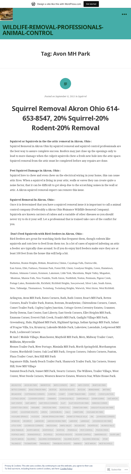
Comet (62, 394)
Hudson (35, 416)
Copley (92, 394)
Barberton (45, 385)
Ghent (14, 412)
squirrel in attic (71, 439)
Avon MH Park (31, 385)
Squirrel (82, 96)
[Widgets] (124, 14)
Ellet (63, 403)
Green (44, 412)
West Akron (90, 443)
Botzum (81, 390)
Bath (73, 385)
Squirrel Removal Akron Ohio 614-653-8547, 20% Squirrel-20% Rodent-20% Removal (65, 118)
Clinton (51, 394)
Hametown (78, 412)
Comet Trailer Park (76, 394)
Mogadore (80, 425)
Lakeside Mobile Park (56, 421)
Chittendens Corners (34, 394)
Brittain (106, 390)
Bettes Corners (18, 390)
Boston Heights (67, 390)
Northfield (48, 430)
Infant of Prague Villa (77, 416)
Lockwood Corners (34, 425)
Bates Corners (60, 385)
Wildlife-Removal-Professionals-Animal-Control (53, 30)
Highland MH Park (95, 412)
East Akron (113, 398)
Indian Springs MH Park (52, 416)
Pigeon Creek (102, 430)
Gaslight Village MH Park (102, 407)
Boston (52, 390)
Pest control (86, 430)
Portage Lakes (18, 434)
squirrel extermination (50, 439)
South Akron (17, 439)
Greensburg (56, 412)
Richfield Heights (64, 434)
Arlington (16, 385)
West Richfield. (106, 443)
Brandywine (94, 390)
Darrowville (82, 398)
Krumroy (27, 421)
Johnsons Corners (105, 416)
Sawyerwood (100, 434)
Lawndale (85, 421)
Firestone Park (49, 407)
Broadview (16, 394)
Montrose (93, 425)
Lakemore (39, 421)
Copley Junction (106, 394)
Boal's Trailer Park (37, 390)
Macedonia (52, 425)
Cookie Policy (66, 468)
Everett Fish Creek (20, 407)
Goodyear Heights (29, 412)
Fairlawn (35, 407)
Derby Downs (98, 398)
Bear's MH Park (99, 385)
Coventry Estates (36, 398)
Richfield (48, 434)
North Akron (33, 430)
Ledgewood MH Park (102, 421)
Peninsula (72, 430)
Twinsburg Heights (61, 443)
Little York (16, 425)
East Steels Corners (48, 403)
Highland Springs (20, 416)
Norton (60, 430)
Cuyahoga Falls (66, 398)
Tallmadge (16, 443)
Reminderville (34, 434)
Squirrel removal (91, 439)
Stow (105, 439)
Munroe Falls (107, 425)
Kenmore (16, 421)
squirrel (31, 439)
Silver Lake (114, 434)
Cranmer (52, 398)
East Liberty (31, 403)
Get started (91, 4)
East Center (17, 403)
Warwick (77, 443)
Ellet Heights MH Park (79, 403)
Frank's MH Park (80, 407)
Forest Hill (65, 407)
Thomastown (30, 443)
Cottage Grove (18, 398)
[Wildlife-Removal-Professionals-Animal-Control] (6, 14)
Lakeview (73, 421)
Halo (67, 412)
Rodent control (83, 434)
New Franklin (17, 430)
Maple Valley (65, 425)
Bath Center (83, 385)
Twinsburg (45, 443)
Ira (92, 416)
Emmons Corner (99, 403)
